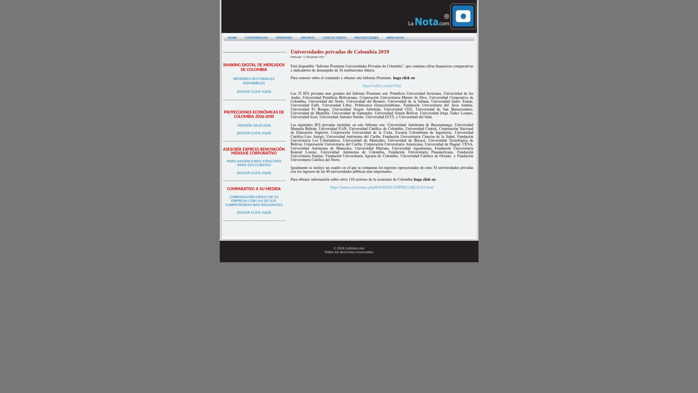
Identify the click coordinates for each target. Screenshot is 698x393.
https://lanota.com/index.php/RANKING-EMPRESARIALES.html (382, 187)
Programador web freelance (349, 260)
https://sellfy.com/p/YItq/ (382, 85)
